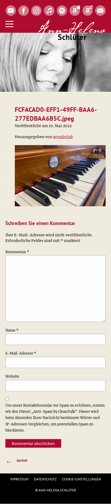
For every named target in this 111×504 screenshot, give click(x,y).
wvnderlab (63, 136)
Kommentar (17, 252)
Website (12, 376)
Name (11, 330)
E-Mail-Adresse (20, 353)
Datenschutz (45, 479)
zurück (16, 460)
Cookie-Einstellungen (81, 479)
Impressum (19, 479)
